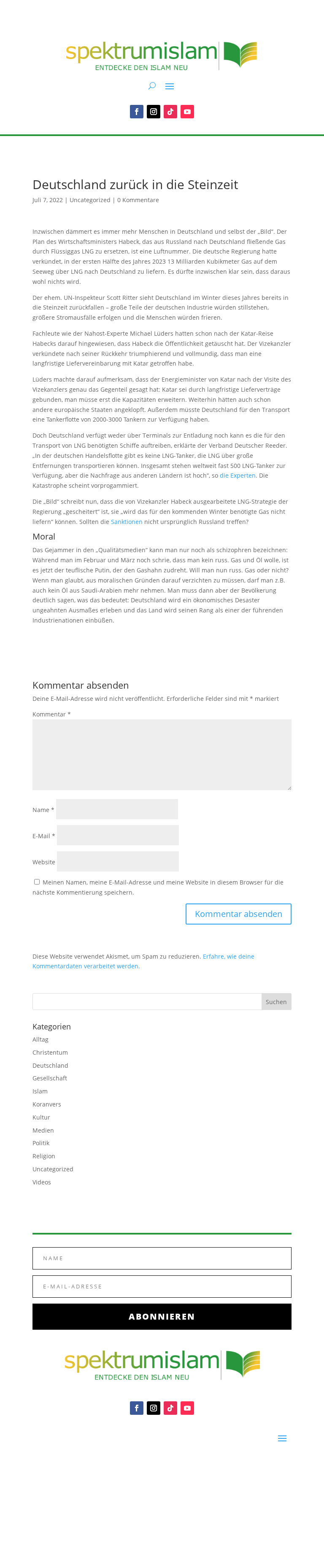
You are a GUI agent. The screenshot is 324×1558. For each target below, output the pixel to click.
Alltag (40, 1039)
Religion (43, 1156)
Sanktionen (127, 522)
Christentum (50, 1052)
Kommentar (51, 714)
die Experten (238, 475)
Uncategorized (90, 200)
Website (43, 862)
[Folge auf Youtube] (187, 111)
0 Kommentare (138, 200)
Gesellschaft (49, 1078)
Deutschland (50, 1065)
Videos (41, 1182)
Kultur (41, 1117)
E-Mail (43, 836)
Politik (40, 1143)
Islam (40, 1091)
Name (43, 810)
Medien (43, 1130)
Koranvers (46, 1104)
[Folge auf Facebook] (136, 111)
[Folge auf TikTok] (170, 111)
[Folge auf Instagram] (153, 111)
